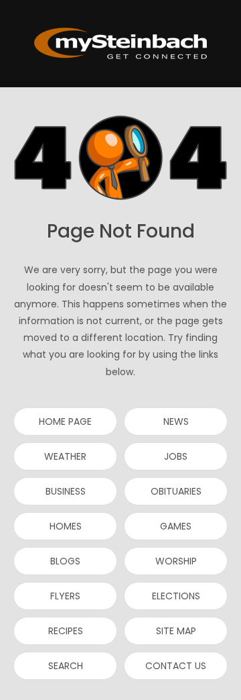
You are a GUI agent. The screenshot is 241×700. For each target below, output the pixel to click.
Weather (65, 456)
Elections (176, 596)
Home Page (65, 421)
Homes (66, 526)
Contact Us (175, 665)
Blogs (65, 561)
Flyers (65, 596)
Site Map (176, 631)
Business (66, 491)
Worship (176, 561)
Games (175, 526)
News (176, 421)
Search (65, 665)
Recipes (65, 631)
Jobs (175, 456)
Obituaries (176, 491)
